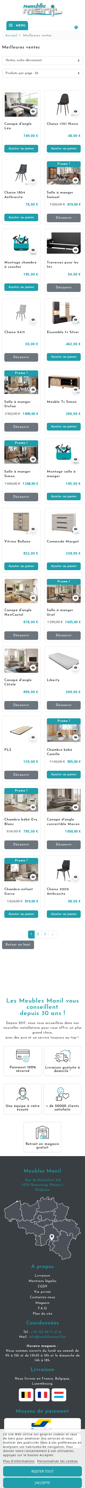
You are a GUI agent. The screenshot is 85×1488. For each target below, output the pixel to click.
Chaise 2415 (14, 332)
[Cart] (74, 25)
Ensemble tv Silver (63, 332)
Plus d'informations (19, 1461)
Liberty (53, 680)
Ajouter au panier (21, 148)
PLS (7, 750)
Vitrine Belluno (17, 541)
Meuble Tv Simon (62, 402)
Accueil (11, 35)
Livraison (42, 1369)
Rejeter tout (42, 1471)
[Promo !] (64, 173)
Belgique (42, 1189)
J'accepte (42, 1483)
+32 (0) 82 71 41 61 (46, 1332)
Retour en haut (18, 944)
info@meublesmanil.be (47, 1337)
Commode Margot (63, 541)
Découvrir (64, 218)
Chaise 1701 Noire (62, 124)
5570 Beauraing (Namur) (42, 1185)
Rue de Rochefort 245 (42, 1180)
